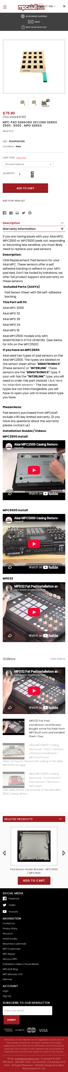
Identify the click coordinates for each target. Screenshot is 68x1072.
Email (37, 21)
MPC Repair (9, 953)
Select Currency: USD (40, 6)
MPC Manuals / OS (12, 974)
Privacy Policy (10, 928)
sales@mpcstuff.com (27, 1058)
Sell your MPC (10, 959)
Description (11, 223)
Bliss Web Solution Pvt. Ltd (43, 1067)
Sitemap (7, 979)
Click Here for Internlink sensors (32, 383)
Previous (4, 853)
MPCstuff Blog (10, 969)
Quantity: (9, 173)
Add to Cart (34, 880)
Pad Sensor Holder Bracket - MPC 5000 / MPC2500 (34, 871)
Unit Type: (14, 157)
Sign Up (7, 996)
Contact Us (9, 923)
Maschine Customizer (14, 943)
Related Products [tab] (19, 819)
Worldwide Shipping (36, 16)
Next (64, 853)
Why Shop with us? (36, 27)
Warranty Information (19, 229)
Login (6, 990)
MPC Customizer (11, 948)
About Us (8, 933)
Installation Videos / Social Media (21, 964)
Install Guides (10, 938)
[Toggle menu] (3, 7)
